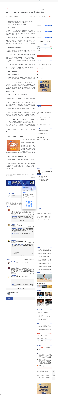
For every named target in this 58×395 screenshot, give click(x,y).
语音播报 (26, 16)
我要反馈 (33, 177)
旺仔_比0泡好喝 (13, 275)
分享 (44, 16)
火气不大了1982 (13, 224)
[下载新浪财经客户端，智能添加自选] (44, 56)
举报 (29, 16)
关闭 (34, 187)
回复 (33, 214)
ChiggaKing (13, 208)
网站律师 (43, 377)
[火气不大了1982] (9, 225)
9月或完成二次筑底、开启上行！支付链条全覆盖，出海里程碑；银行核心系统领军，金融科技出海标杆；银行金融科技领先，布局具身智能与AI (44, 29)
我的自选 (48, 41)
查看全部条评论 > (20, 288)
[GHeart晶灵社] (9, 241)
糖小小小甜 (13, 261)
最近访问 (41, 41)
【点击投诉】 (24, 22)
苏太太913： (14, 284)
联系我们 (38, 375)
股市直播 (39, 345)
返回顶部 (53, 381)
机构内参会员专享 (48, 37)
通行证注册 (47, 375)
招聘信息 (43, 375)
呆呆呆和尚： (14, 228)
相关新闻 (9, 298)
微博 (39, 16)
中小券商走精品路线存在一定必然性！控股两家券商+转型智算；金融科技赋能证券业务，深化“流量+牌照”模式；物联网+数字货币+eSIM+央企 (44, 23)
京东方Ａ (38, 48)
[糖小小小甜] (9, 263)
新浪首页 (53, 371)
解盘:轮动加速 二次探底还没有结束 (29, 259)
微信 (42, 16)
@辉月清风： (20, 228)
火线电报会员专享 (48, 25)
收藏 (37, 16)
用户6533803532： (15, 233)
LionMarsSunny (14, 267)
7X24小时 (40, 106)
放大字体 (34, 16)
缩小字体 (31, 16)
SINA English (48, 377)
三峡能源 (38, 46)
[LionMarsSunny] (9, 268)
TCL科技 (38, 50)
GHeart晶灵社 (13, 240)
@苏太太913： (22, 279)
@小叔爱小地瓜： (22, 244)
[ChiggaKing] (9, 210)
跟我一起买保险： (15, 216)
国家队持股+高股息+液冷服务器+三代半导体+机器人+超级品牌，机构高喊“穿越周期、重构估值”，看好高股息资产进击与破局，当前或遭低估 (44, 35)
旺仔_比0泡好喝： (15, 279)
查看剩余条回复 (23, 220)
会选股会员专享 (48, 31)
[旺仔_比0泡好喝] (9, 277)
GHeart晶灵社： (14, 244)
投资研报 (39, 20)
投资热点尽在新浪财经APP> (18, 298)
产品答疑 (38, 377)
